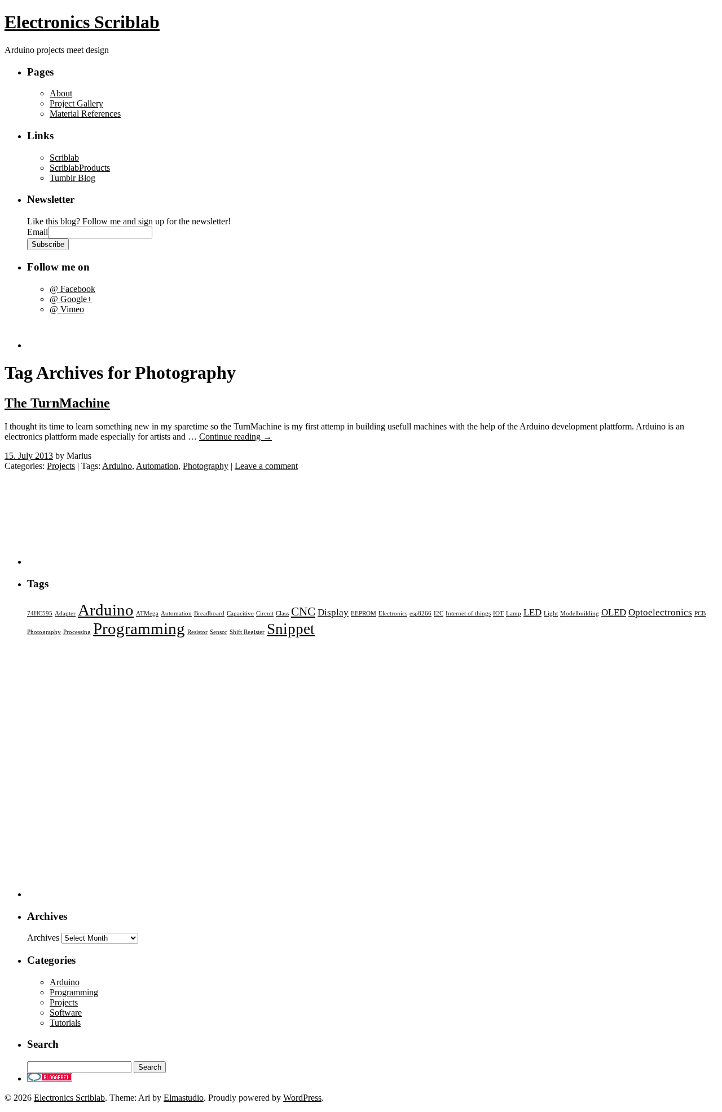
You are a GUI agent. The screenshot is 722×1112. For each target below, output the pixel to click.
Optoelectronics (660, 612)
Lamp (513, 613)
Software (66, 1012)
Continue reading (235, 436)
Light (551, 613)
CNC (303, 611)
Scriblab (64, 157)
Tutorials (65, 1022)
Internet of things (468, 613)
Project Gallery (76, 103)
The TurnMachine (57, 403)
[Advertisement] (93, 331)
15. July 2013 (29, 455)
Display (333, 612)
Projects (61, 466)
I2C (438, 613)
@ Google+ (71, 299)
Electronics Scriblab (82, 22)
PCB (700, 613)
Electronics (392, 613)
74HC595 (39, 613)
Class (282, 613)
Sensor (218, 632)
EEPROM (363, 613)
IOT (498, 613)
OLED (613, 612)
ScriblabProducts (80, 167)
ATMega (147, 613)
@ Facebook (72, 289)
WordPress (302, 1097)
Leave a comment (266, 466)
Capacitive (240, 613)
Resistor (197, 632)
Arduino (117, 466)
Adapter (65, 613)
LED (532, 612)
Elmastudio (184, 1097)
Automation (157, 466)
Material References (85, 113)
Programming (139, 628)
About (61, 93)
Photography (205, 466)
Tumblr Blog (72, 178)
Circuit (265, 613)
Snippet (291, 629)
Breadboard (209, 613)
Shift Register (247, 632)
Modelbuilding (579, 613)
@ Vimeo (67, 309)
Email (37, 232)
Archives (43, 937)
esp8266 (421, 613)
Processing (77, 632)
